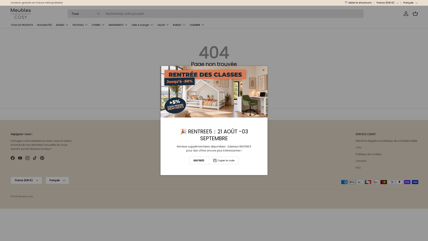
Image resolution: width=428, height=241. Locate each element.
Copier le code (226, 160)
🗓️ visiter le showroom (358, 2)
